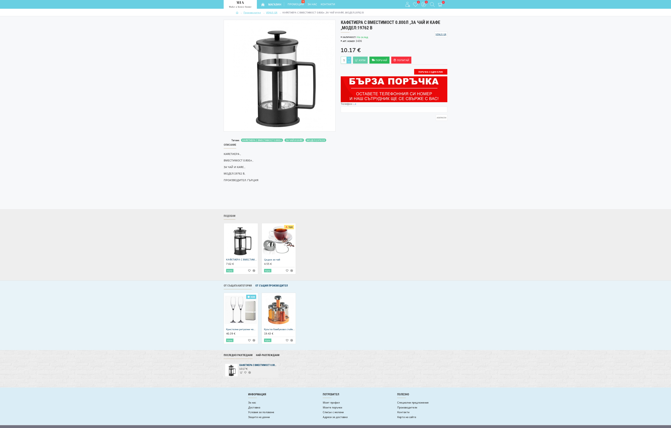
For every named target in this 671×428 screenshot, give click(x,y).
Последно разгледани (238, 355)
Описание (230, 144)
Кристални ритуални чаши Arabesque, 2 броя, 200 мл (241, 329)
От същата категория (238, 285)
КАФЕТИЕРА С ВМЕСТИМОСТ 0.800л (262, 140)
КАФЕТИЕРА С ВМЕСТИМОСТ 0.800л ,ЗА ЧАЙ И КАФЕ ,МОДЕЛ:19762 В (258, 365)
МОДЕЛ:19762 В (316, 140)
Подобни (229, 215)
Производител (252, 12)
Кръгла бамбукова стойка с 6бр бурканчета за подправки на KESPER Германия (279, 329)
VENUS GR (271, 12)
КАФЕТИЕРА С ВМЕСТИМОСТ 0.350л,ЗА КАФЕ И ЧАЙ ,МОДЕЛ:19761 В (241, 259)
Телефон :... (348, 103)
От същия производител (271, 285)
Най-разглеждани (267, 355)
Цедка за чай (272, 259)
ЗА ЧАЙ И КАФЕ (294, 140)
